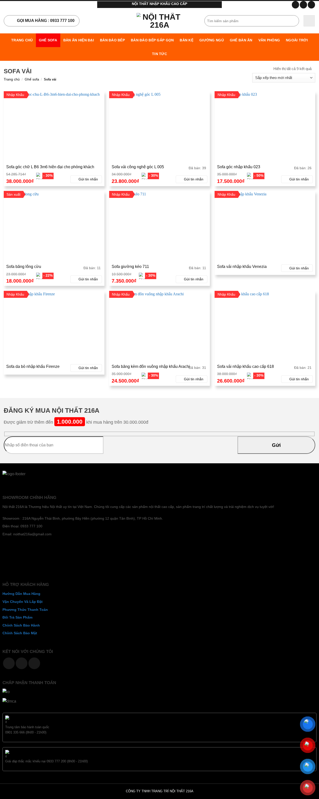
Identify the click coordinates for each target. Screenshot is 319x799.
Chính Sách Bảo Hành (21, 625)
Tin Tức (159, 54)
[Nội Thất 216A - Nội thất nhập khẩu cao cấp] (159, 21)
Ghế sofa (48, 40)
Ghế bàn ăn (241, 40)
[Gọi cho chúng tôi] (21, 663)
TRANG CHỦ (22, 40)
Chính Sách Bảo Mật (19, 633)
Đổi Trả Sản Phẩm (17, 617)
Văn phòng (269, 40)
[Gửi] (294, 21)
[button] (309, 20)
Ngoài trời (297, 40)
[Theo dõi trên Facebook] (295, 4)
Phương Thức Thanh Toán (25, 610)
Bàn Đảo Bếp (112, 40)
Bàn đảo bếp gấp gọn (152, 40)
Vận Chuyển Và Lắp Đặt (22, 602)
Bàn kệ (186, 40)
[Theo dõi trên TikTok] (303, 4)
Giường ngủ (211, 40)
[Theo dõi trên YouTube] (311, 4)
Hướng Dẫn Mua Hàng (21, 594)
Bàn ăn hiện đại (78, 40)
